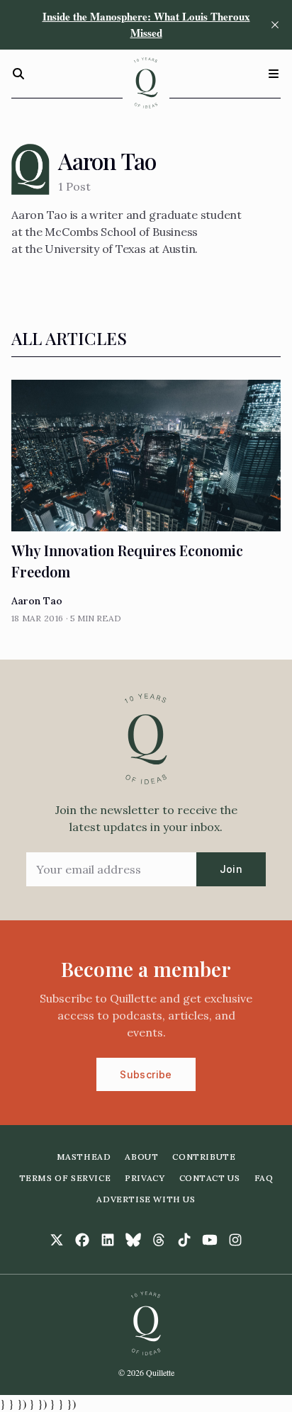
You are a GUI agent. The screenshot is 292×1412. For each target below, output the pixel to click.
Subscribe (146, 1074)
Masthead (84, 1156)
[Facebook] (82, 1239)
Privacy (144, 1178)
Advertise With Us (145, 1199)
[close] (275, 24)
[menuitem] (84, 1157)
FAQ (264, 1178)
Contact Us (209, 1178)
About (141, 1156)
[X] (56, 1239)
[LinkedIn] (107, 1239)
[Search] (18, 74)
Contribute (203, 1156)
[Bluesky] (133, 1239)
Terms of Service (65, 1178)
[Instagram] (235, 1239)
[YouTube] (209, 1239)
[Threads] (158, 1239)
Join (231, 869)
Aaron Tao (36, 600)
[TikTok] (184, 1239)
